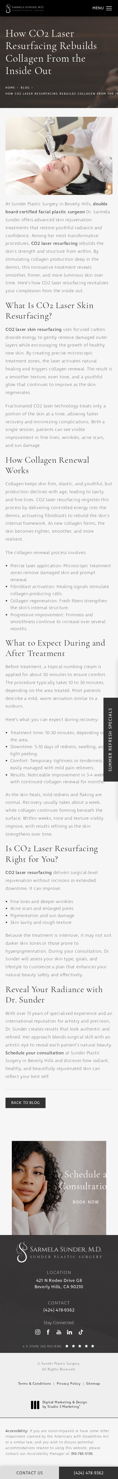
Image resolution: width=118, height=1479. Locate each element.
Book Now (86, 1202)
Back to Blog (25, 1102)
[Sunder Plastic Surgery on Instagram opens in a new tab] (37, 1332)
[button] (109, 8)
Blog (25, 88)
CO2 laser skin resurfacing (33, 330)
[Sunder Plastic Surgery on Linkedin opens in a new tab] (69, 1332)
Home (10, 88)
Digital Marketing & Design (64, 1405)
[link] (58, 1310)
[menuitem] (37, 1331)
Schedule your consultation (34, 1053)
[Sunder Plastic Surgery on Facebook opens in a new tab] (48, 1332)
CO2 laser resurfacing (54, 243)
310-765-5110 (82, 1454)
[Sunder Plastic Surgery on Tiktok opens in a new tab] (80, 1332)
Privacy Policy (69, 1384)
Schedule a (86, 1181)
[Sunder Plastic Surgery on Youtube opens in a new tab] (59, 1332)
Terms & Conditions (34, 1384)
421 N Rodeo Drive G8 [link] (59, 1284)
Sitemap (93, 1384)
